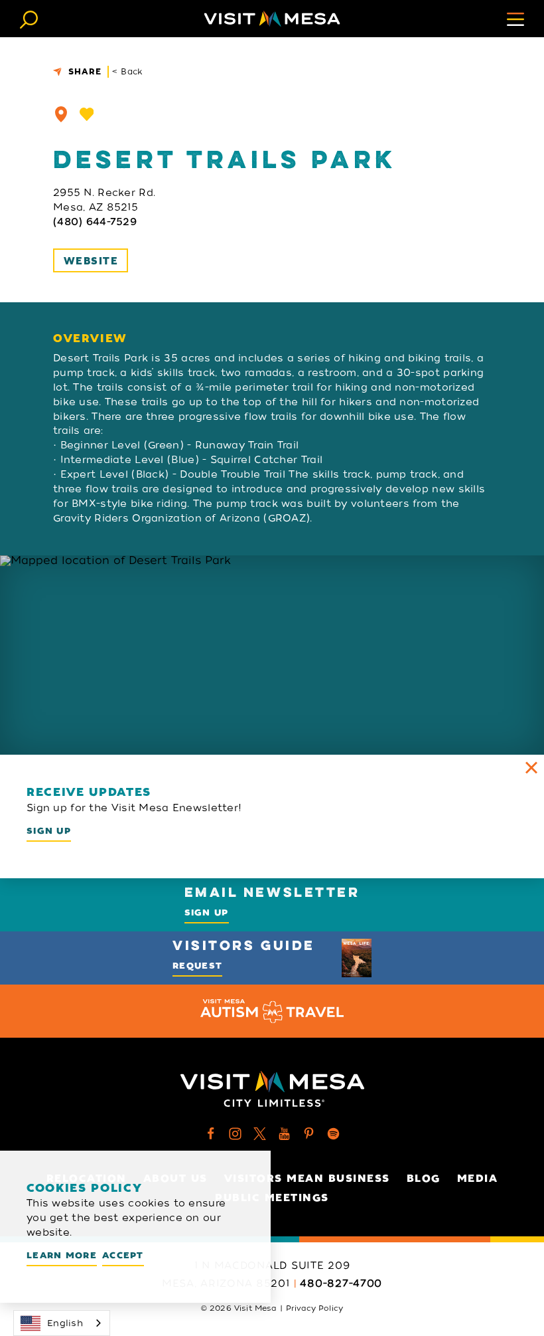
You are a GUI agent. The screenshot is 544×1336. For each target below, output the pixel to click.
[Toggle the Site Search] (29, 18)
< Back (127, 71)
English (65, 1323)
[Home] (272, 19)
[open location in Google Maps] (272, 655)
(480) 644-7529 (95, 222)
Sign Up (49, 831)
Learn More (62, 1255)
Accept (123, 1255)
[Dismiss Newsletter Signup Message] (531, 767)
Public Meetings (272, 1198)
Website (91, 261)
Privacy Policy (314, 1308)
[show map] (61, 114)
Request (197, 966)
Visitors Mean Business (307, 1179)
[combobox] (61, 1323)
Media (477, 1179)
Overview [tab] (90, 339)
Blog (424, 1179)
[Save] (87, 114)
